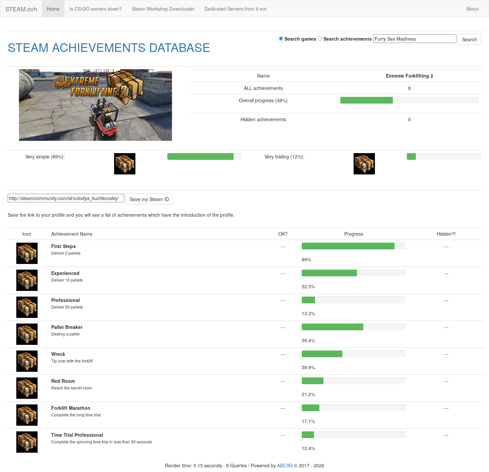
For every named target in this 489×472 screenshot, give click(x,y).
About (472, 8)
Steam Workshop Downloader (163, 8)
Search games (299, 38)
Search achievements (347, 38)
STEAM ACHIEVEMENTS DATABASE (109, 46)
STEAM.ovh (21, 8)
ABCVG (285, 465)
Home (53, 8)
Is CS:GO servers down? (96, 8)
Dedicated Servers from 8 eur (236, 8)
